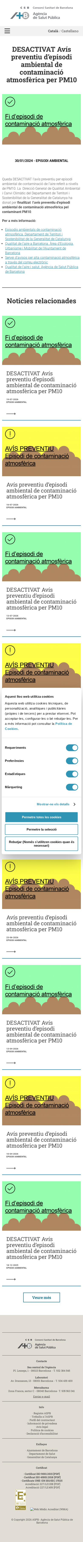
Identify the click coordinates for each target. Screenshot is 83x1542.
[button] (7, 31)
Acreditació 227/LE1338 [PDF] (42, 1484)
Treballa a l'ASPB (42, 1416)
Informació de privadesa (42, 1423)
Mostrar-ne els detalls (53, 804)
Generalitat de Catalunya (42, 1457)
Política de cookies (42, 1430)
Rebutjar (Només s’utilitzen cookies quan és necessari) (41, 843)
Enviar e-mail (41, 1396)
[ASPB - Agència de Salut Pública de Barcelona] (41, 1345)
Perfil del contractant (42, 1420)
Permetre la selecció (42, 829)
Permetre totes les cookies (41, 817)
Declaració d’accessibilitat (42, 1433)
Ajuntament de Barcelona (42, 1450)
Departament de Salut (42, 1453)
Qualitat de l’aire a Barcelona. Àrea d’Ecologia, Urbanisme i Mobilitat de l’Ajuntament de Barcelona (39, 248)
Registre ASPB (42, 1413)
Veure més (41, 1297)
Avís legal (42, 1426)
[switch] (72, 760)
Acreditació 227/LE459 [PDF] (43, 1487)
